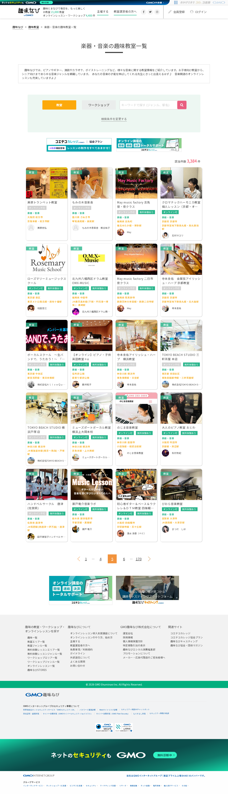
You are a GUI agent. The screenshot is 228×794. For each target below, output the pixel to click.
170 (139, 558)
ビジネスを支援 (76, 786)
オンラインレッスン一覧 (41, 666)
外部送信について (80, 657)
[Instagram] (157, 12)
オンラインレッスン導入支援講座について (94, 633)
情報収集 (133, 786)
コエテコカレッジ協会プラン (186, 637)
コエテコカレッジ (180, 633)
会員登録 (179, 12)
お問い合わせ (77, 665)
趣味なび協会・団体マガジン (186, 645)
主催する (102, 11)
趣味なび (17, 27)
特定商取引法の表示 (134, 645)
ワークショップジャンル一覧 (43, 661)
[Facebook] (143, 12)
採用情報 (128, 637)
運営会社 (128, 633)
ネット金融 (145, 786)
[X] (150, 12)
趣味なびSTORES (37, 669)
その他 (184, 786)
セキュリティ (91, 786)
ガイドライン (77, 653)
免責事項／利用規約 (81, 649)
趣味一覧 (32, 637)
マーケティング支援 (108, 786)
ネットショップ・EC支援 (56, 786)
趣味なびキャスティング (184, 641)
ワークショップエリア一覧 (42, 657)
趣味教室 (33, 27)
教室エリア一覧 (36, 641)
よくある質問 (77, 661)
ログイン (201, 12)
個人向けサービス (171, 786)
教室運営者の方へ (125, 11)
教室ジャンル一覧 (37, 645)
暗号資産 (156, 786)
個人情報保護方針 (133, 641)
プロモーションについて (136, 653)
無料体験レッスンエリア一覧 (43, 649)
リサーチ (122, 786)
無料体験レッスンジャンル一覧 (44, 653)
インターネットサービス (33, 786)
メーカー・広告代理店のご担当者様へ (144, 657)
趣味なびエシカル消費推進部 (139, 649)
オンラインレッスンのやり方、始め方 (91, 637)
